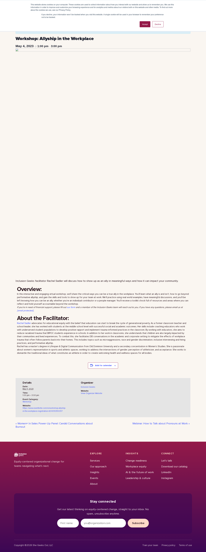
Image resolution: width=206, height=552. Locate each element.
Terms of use (185, 545)
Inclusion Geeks (88, 387)
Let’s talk (166, 460)
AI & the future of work (140, 472)
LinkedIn (166, 472)
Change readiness (136, 460)
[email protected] (25, 310)
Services (95, 460)
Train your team (150, 545)
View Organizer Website (91, 393)
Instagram (167, 478)
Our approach (98, 466)
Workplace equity (136, 466)
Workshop (27, 402)
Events (94, 478)
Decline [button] (158, 24)
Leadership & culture (138, 478)
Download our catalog (174, 466)
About (94, 483)
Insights (94, 472)
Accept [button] (145, 24)
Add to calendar (103, 365)
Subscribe (138, 523)
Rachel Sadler (24, 323)
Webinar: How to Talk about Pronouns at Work (161, 423)
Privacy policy (168, 545)
